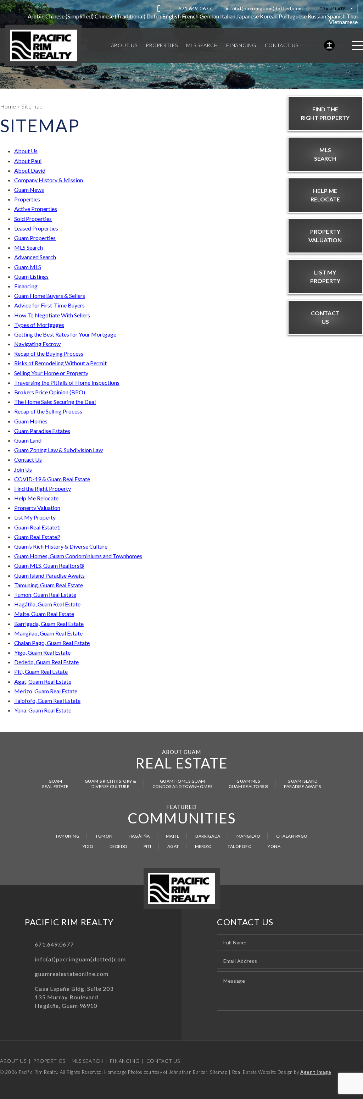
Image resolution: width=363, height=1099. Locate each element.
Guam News (29, 189)
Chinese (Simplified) (69, 16)
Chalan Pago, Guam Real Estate (52, 642)
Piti (147, 846)
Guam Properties (35, 237)
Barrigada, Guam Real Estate (49, 623)
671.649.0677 (195, 8)
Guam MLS (27, 266)
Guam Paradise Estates (42, 430)
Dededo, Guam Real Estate (46, 662)
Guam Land (27, 440)
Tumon (103, 836)
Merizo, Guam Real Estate (45, 691)
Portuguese (293, 16)
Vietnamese (343, 21)
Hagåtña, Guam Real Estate (47, 604)
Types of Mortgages (39, 324)
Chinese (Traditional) (120, 16)
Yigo (88, 846)
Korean (269, 16)
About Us (26, 151)
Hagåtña (139, 836)
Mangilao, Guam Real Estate (48, 633)
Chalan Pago (291, 836)
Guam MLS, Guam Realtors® (49, 565)
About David (29, 170)
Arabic (36, 16)
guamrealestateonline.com (71, 973)
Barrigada (207, 836)
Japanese (247, 16)
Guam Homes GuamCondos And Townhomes (182, 783)
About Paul (27, 160)
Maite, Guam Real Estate (44, 613)
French (190, 16)
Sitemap (219, 1072)
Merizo (203, 846)
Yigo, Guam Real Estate (42, 652)
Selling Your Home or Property (51, 373)
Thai (352, 16)
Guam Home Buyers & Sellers (49, 295)
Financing (26, 286)
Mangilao (248, 836)
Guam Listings (31, 276)
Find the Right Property (42, 488)
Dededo (119, 846)
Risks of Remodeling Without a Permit (60, 363)
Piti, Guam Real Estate (41, 671)
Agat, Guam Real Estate (42, 681)
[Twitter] (158, 8)
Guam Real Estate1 (37, 527)
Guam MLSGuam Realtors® (248, 783)
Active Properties (35, 208)
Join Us (23, 469)
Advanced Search (35, 257)
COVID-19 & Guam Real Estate (52, 479)
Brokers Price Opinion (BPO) (49, 392)
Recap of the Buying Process (48, 353)
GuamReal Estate (55, 783)
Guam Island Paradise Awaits (49, 575)
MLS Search (28, 247)
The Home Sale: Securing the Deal (55, 401)
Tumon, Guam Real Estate (45, 594)
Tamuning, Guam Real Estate (48, 585)
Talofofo (240, 846)
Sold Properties (33, 218)
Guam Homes (31, 421)
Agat (173, 846)
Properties (27, 199)
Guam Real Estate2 (37, 536)
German (209, 16)
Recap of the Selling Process (48, 411)
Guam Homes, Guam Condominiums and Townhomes (78, 556)
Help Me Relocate (36, 498)
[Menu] (357, 45)
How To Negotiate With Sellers (52, 315)
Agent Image (315, 1072)
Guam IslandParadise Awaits (302, 783)
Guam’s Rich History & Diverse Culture (60, 546)
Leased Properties (36, 228)
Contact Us (28, 459)
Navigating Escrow (37, 343)
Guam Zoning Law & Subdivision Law (58, 449)
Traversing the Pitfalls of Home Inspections (66, 382)
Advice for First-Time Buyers (49, 305)
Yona (274, 846)
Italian (227, 16)
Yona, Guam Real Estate (42, 710)
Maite (172, 836)
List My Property (35, 517)
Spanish (336, 16)
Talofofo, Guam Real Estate (47, 700)
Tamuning (67, 836)
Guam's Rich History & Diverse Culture (110, 783)
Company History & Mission (48, 180)
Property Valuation (37, 507)
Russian (317, 16)
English (171, 16)
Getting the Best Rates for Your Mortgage (65, 334)
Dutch (153, 16)
